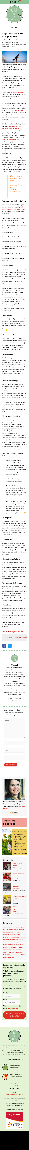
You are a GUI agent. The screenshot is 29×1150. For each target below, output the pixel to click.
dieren (5, 932)
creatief (16, 929)
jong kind (22, 937)
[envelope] (14, 824)
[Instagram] (15, 2)
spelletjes (18, 950)
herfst (10, 937)
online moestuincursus (9, 140)
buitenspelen (10, 929)
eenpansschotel (11, 932)
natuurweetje (6, 947)
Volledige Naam (7, 993)
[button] (4, 646)
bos (4, 929)
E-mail (5, 999)
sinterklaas (6, 950)
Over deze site (10, 1109)
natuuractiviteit (19, 945)
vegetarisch (6, 955)
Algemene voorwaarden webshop (14, 1139)
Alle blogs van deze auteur (14, 699)
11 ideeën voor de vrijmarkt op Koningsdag (17, 909)
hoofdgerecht (15, 937)
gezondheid (17, 934)
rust (22, 947)
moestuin (21, 942)
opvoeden (16, 42)
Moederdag (15, 942)
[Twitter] (12, 2)
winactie (18, 955)
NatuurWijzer (19, 110)
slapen (10, 950)
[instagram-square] (11, 824)
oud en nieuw (23, 44)
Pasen (19, 947)
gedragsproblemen (8, 934)
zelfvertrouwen (7, 957)
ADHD (5, 927)
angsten (9, 927)
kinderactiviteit (7, 939)
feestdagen (18, 932)
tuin (10, 952)
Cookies (14, 1142)
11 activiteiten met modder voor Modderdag (17, 886)
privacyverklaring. (12, 1008)
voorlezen (13, 955)
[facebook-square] (4, 824)
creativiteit (21, 929)
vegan (13, 952)
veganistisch (18, 952)
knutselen (6, 942)
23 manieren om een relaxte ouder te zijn (12, 632)
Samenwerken (19, 1109)
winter (22, 955)
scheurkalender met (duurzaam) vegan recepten (11, 127)
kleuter (20, 939)
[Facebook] (10, 2)
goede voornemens (8, 44)
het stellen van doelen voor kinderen (12, 208)
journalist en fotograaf (17, 92)
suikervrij (5, 952)
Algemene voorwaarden (14, 1137)
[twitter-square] (7, 824)
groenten (5, 937)
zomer (13, 957)
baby (13, 927)
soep (14, 950)
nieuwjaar (16, 44)
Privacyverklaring (14, 1134)
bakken (17, 927)
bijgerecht (22, 927)
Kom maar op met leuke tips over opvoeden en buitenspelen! (15, 1015)
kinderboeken (14, 939)
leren (10, 942)
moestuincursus (8, 944)
